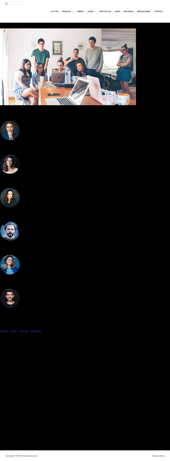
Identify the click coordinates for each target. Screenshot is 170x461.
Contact (158, 11)
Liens (117, 11)
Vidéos (80, 11)
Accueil (55, 11)
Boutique (129, 11)
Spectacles (105, 11)
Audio (90, 11)
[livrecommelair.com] (14, 11)
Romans (66, 11)
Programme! (143, 11)
